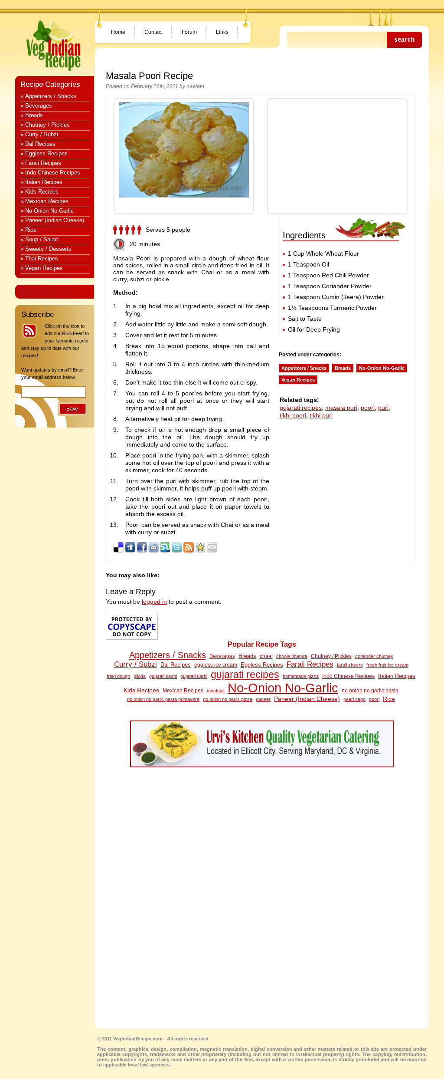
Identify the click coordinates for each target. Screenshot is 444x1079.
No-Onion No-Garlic (382, 368)
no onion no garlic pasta (370, 690)
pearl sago (354, 699)
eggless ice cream (215, 665)
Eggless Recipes (262, 664)
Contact (153, 32)
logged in (154, 601)
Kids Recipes (141, 690)
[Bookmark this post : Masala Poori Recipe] (200, 550)
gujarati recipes (301, 407)
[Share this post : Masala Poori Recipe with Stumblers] (165, 550)
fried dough (118, 676)
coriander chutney (374, 656)
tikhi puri (321, 415)
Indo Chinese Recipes (348, 676)
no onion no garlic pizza (227, 699)
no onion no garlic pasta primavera (163, 699)
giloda (140, 676)
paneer (263, 699)
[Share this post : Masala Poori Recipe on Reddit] (153, 550)
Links (222, 32)
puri (383, 407)
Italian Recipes (396, 676)
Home (118, 32)
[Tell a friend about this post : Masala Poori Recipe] (212, 550)
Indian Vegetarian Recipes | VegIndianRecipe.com (53, 45)
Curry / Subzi (135, 664)
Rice (389, 698)
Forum (189, 32)
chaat (266, 656)
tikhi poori (293, 415)
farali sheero (350, 665)
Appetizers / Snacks (303, 368)
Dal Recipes (175, 665)
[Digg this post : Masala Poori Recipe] (130, 550)
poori (368, 407)
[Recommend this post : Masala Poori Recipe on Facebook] (142, 550)
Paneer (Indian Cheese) (307, 698)
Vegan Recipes (298, 379)
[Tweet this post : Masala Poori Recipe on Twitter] (177, 550)
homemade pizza (301, 676)
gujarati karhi (193, 676)
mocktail (215, 690)
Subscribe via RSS (29, 330)
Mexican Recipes (183, 691)
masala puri (341, 407)
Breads (343, 368)
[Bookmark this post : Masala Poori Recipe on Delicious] (118, 550)
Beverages (222, 656)
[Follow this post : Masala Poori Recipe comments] (188, 550)
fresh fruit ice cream (387, 665)
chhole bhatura (291, 656)
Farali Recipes (310, 664)
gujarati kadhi (163, 676)
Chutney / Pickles (331, 656)
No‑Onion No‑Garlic (283, 688)
